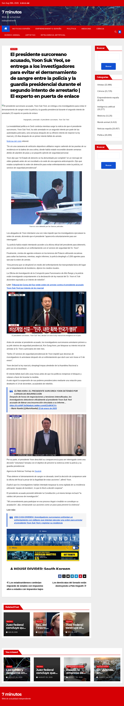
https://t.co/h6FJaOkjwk (20, 406)
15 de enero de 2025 (47, 408)
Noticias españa (21, 29)
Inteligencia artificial (53, 35)
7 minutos (12, 12)
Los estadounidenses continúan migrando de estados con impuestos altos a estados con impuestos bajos (25, 585)
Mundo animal (12, 35)
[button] (115, 32)
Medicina (86, 29)
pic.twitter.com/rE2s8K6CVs (44, 406)
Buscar (101, 48)
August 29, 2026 (15, 677)
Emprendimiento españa (48, 29)
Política (71, 29)
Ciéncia (100, 29)
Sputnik (38, 471)
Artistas (30, 35)
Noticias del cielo (14, 141)
